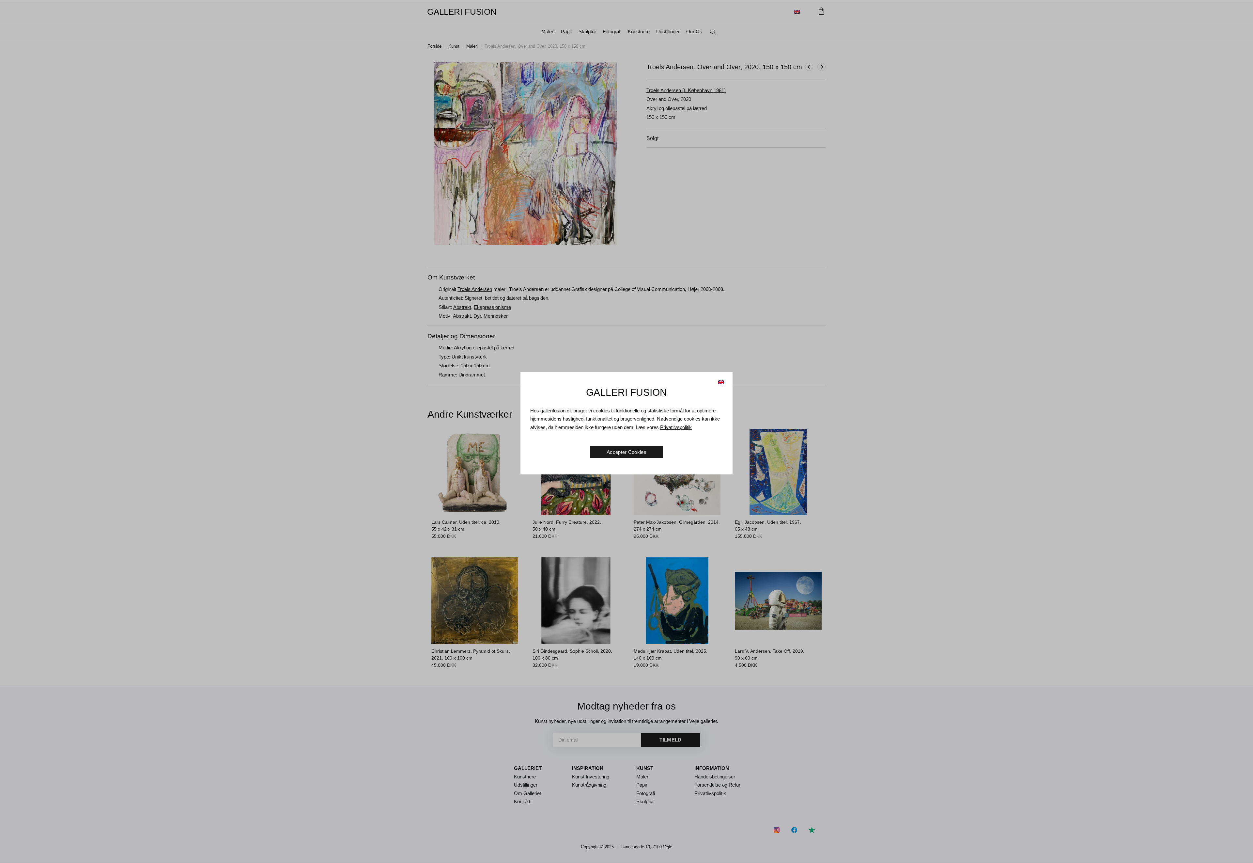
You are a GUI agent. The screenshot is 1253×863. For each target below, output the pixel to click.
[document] (626, 431)
